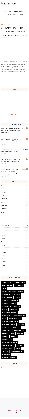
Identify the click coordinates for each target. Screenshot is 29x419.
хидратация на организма (9, 357)
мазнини (5, 336)
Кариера (3, 212)
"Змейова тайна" (6, 282)
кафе (12, 333)
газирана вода (6, 306)
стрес (18, 348)
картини (5, 333)
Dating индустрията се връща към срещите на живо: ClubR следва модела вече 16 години (10, 141)
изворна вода (6, 327)
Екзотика (4, 255)
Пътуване (3, 249)
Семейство (4, 198)
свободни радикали (7, 348)
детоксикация (14, 309)
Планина (4, 261)
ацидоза (17, 294)
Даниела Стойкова (20, 282)
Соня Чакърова (19, 285)
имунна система (6, 330)
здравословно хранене (8, 324)
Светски (3, 265)
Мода (3, 232)
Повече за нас (14, 114)
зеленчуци (21, 324)
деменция (17, 306)
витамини (5, 303)
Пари (3, 218)
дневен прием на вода (19, 315)
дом (4, 318)
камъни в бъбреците (19, 330)
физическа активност (16, 351)
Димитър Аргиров (7, 285)
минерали (14, 336)
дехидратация (6, 315)
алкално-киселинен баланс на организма (12, 291)
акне (4, 288)
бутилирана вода (7, 297)
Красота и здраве (6, 24)
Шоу (3, 271)
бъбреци (17, 297)
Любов (2, 241)
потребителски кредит (8, 345)
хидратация (6, 354)
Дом (2, 189)
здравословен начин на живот (10, 321)
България (4, 252)
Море (3, 258)
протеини (20, 345)
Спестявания (5, 222)
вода (13, 303)
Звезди (3, 268)
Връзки (3, 245)
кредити (4, 215)
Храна (3, 238)
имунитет (16, 327)
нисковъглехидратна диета (9, 342)
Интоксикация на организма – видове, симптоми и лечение (14, 31)
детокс (4, 309)
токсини (5, 351)
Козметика (4, 229)
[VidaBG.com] (14, 3)
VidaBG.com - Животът (15, 410)
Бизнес (2, 185)
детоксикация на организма (9, 312)
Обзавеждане (5, 195)
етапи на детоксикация (15, 318)
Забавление (4, 205)
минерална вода (7, 339)
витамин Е (5, 300)
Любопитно (4, 208)
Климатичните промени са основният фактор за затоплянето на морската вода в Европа (11, 130)
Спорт (3, 235)
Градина (4, 192)
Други (2, 202)
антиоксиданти (6, 294)
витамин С (14, 300)
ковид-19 (20, 333)
